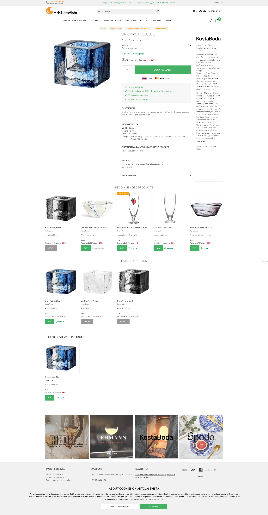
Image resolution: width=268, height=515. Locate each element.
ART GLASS (130, 20)
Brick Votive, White (89, 300)
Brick (129, 46)
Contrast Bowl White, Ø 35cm (94, 227)
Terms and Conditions (55, 477)
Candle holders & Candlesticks (158, 136)
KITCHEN (95, 20)
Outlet (133, 139)
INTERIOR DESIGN (112, 20)
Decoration (143, 139)
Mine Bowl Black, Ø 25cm (201, 227)
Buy (86, 248)
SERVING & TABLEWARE (74, 20)
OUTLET (144, 20)
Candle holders (180, 136)
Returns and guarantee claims (58, 480)
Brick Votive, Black (53, 227)
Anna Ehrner (136, 40)
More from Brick (134, 260)
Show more (264, 261)
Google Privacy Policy (154, 499)
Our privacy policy (137, 499)
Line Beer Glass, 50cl (162, 227)
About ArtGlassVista (54, 474)
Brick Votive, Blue (52, 300)
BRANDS (157, 20)
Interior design (137, 136)
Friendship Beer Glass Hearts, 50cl (132, 227)
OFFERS (169, 20)
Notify (51, 248)
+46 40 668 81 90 (57, 2)
